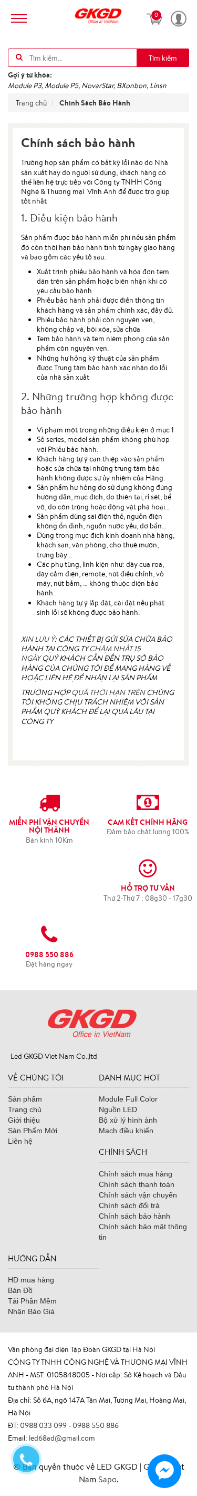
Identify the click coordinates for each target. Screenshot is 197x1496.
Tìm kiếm (163, 58)
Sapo (107, 1479)
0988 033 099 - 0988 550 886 (69, 1425)
